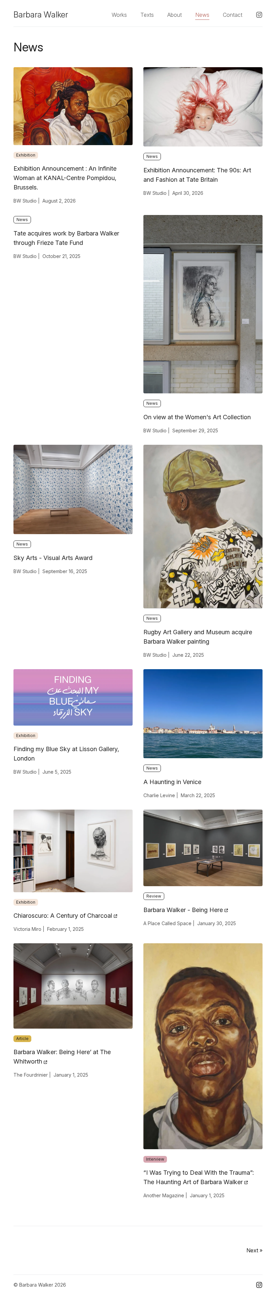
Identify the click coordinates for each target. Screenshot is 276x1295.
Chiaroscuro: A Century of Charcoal (63, 915)
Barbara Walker (40, 14)
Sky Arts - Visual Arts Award (53, 557)
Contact (232, 14)
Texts (147, 14)
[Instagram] (259, 14)
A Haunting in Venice (172, 781)
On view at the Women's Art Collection (197, 417)
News (202, 14)
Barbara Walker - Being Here (184, 909)
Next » (254, 1250)
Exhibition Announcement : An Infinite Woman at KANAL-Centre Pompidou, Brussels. (64, 178)
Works (119, 14)
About (174, 14)
